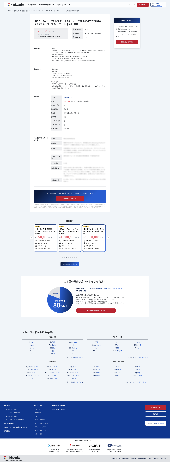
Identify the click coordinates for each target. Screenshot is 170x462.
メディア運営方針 (154, 458)
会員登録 (143, 4)
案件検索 (33, 5)
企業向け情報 (38, 434)
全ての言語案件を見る (74, 357)
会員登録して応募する (70, 198)
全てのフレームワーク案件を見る (135, 382)
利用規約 (114, 458)
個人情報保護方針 (124, 458)
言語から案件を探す (12, 409)
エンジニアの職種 (40, 419)
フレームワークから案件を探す (15, 419)
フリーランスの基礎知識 (41, 423)
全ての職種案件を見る (74, 382)
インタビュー (38, 416)
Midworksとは (9, 423)
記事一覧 (37, 409)
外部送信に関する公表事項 (139, 458)
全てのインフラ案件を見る (137, 357)
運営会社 (163, 458)
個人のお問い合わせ (58, 405)
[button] (62, 257)
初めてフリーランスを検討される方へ (16, 427)
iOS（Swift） (68, 97)
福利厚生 (7, 431)
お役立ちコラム (37, 405)
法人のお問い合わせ (58, 409)
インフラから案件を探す (13, 412)
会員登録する (156, 407)
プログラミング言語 (40, 427)
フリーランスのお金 (40, 430)
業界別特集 (38, 412)
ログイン (132, 5)
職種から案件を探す (12, 416)
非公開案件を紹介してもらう (96, 310)
